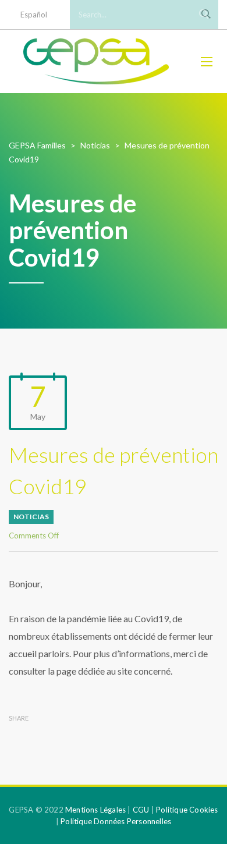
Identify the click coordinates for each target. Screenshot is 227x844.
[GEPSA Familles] (96, 61)
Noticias (31, 516)
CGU (141, 809)
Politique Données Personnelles (116, 821)
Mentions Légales (95, 809)
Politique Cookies (187, 809)
